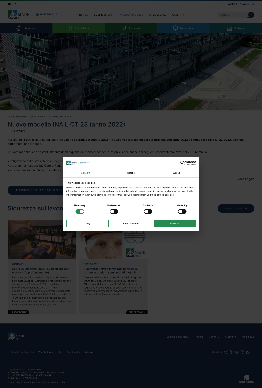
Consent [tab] (85, 173)
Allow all (174, 223)
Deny (87, 223)
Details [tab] (131, 173)
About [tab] (176, 173)
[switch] (114, 211)
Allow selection (131, 223)
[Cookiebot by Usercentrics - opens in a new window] (182, 163)
